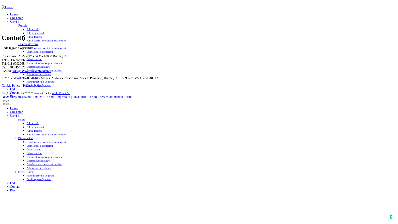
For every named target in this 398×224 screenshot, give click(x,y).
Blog (13, 96)
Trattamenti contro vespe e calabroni (44, 63)
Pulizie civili (33, 29)
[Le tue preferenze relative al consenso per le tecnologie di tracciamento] (391, 217)
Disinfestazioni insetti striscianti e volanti (47, 48)
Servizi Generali (28, 77)
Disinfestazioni (28, 44)
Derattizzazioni (34, 55)
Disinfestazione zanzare (38, 66)
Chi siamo (16, 18)
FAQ (13, 89)
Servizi (14, 21)
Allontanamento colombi (39, 74)
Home (14, 14)
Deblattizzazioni (34, 59)
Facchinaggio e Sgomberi (39, 85)
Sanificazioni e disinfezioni (40, 51)
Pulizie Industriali (35, 33)
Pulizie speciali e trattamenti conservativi (46, 40)
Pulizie (22, 25)
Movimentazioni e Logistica (40, 81)
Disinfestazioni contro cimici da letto (44, 70)
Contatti (15, 92)
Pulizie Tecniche (34, 36)
